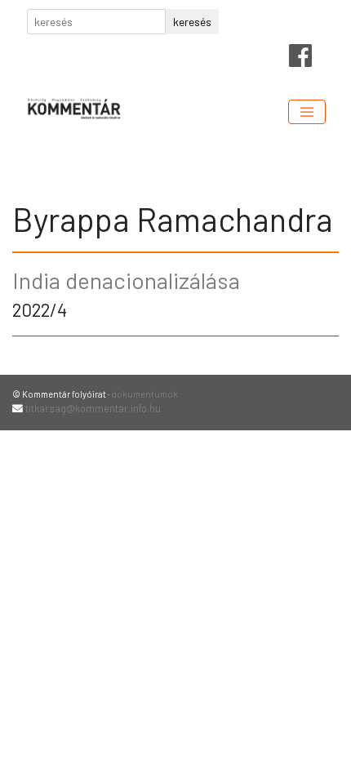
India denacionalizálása (126, 280)
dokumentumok (144, 394)
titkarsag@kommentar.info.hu (93, 408)
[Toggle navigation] (307, 112)
